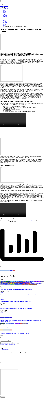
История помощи (20, 282)
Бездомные (8, 281)
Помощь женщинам (26, 283)
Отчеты (11, 270)
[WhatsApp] (10, 276)
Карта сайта (2, 363)
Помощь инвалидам (34, 283)
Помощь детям (3, 281)
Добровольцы (38, 281)
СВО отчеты (2, 323)
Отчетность (5, 21)
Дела (4, 10)
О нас (4, 14)
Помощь (4, 11)
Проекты (4, 12)
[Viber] (7, 276)
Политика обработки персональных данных (7, 344)
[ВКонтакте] (1, 276)
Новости (4, 20)
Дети (35, 281)
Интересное (14, 282)
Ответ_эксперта (17, 283)
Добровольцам (5, 15)
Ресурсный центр (18, 284)
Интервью (10, 282)
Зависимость (5, 282)
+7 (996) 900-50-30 (4, 6)
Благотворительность (14, 281)
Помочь (2, 292)
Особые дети (11, 283)
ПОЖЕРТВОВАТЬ (4, 8)
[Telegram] (4, 276)
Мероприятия (26, 282)
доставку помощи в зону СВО (26, 220)
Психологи (12, 284)
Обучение (5, 22)
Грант (24, 281)
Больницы (21, 281)
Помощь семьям (7, 284)
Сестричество (26, 284)
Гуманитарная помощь (4, 270)
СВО (14, 270)
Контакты (5, 16)
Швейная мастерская (33, 284)
